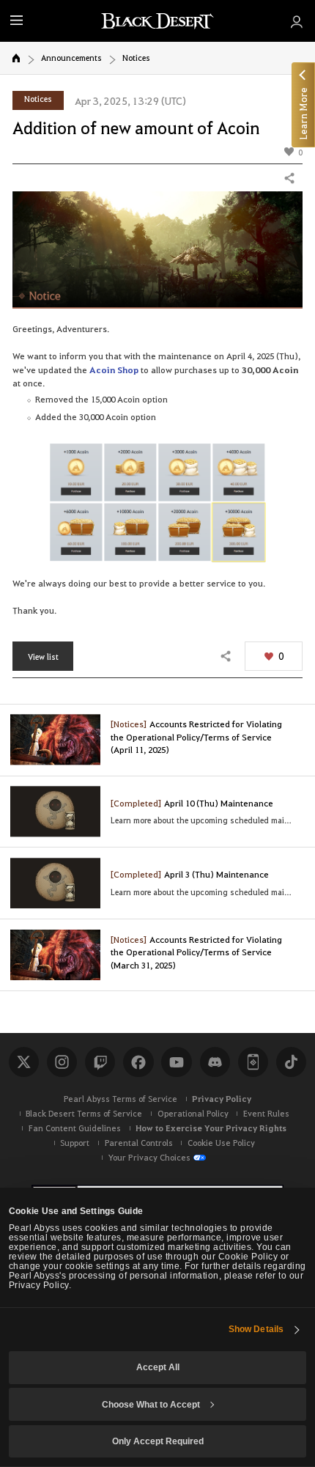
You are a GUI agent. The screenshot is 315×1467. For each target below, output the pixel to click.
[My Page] (296, 21)
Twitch (100, 1062)
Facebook (138, 1062)
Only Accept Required (158, 1441)
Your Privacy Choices (149, 1157)
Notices (136, 58)
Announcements (71, 58)
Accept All (157, 1367)
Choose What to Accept (151, 1404)
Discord (215, 1062)
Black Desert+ (253, 1062)
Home (16, 58)
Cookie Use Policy (221, 1142)
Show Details (256, 1329)
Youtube (176, 1062)
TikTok (291, 1062)
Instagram (62, 1062)
